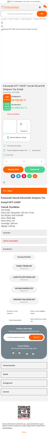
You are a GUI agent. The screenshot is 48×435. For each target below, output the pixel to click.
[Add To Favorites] (12, 146)
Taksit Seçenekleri (10, 241)
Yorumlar (6, 233)
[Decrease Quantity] (6, 161)
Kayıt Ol (36, 337)
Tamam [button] (24, 432)
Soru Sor (9, 155)
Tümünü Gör (24, 268)
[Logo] (10, 7)
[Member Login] (40, 7)
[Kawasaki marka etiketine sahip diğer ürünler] (9, 126)
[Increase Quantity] (41, 161)
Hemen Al (34, 169)
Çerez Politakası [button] (7, 428)
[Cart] (46, 7)
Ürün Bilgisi (7, 191)
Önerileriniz (7, 249)
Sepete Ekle (13, 169)
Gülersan (29, 1)
